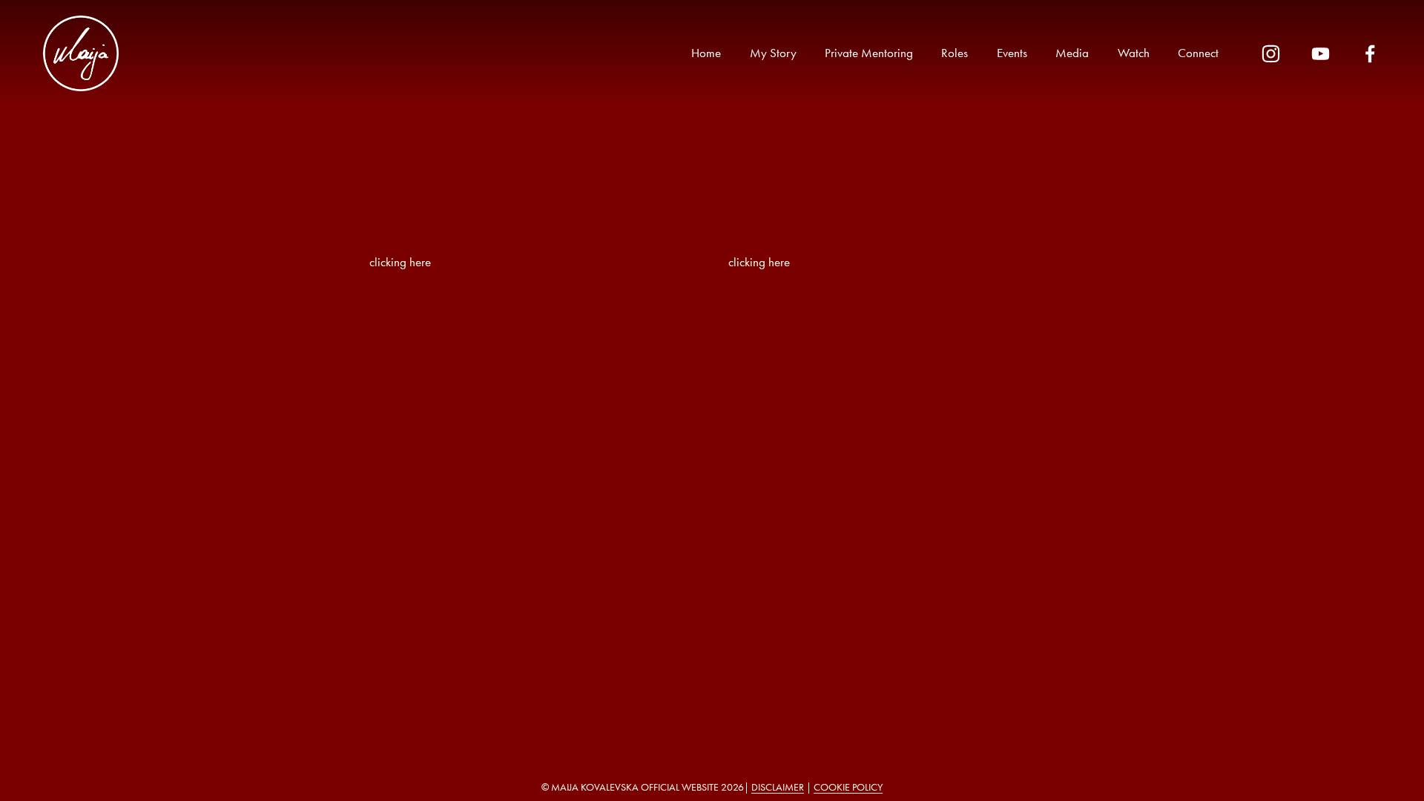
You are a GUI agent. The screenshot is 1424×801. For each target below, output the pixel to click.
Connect (1198, 52)
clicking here (400, 261)
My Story (773, 52)
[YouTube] (1320, 54)
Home (706, 52)
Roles (954, 52)
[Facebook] (1370, 54)
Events (1012, 52)
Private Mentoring (869, 52)
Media (1072, 52)
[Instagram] (1271, 54)
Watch (1134, 52)
